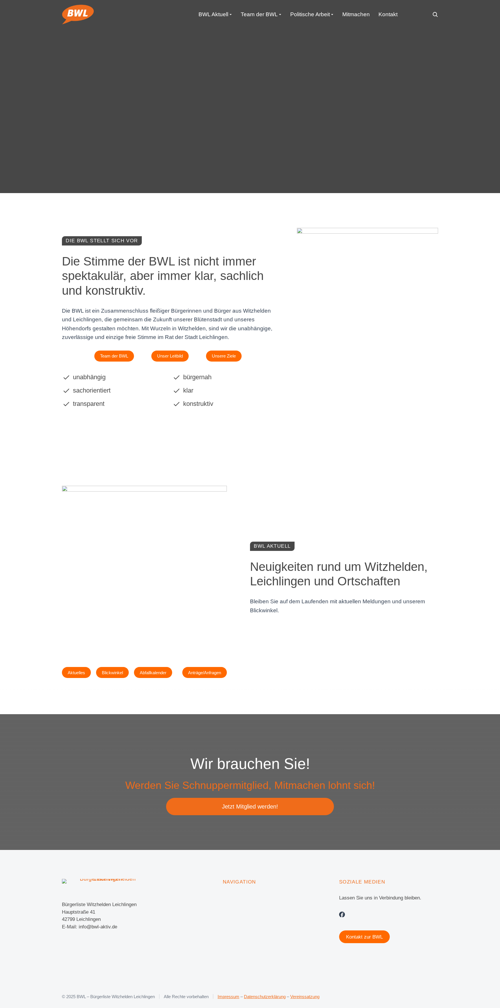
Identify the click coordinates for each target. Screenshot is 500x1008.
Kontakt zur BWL (364, 937)
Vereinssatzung (304, 996)
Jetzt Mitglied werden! (250, 806)
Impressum (228, 996)
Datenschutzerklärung (265, 996)
